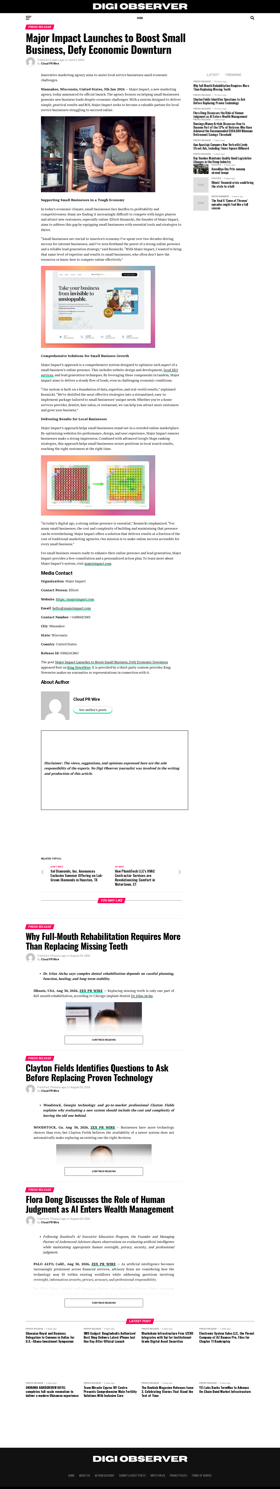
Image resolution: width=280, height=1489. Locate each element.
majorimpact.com (97, 563)
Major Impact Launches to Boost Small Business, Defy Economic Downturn (111, 662)
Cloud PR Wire (50, 63)
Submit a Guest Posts (132, 1475)
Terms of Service (202, 1475)
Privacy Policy (178, 1475)
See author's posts (92, 710)
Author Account (104, 1475)
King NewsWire (78, 667)
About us (84, 1475)
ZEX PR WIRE (91, 990)
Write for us (157, 1475)
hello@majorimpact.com (71, 608)
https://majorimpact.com (75, 599)
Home (140, 18)
